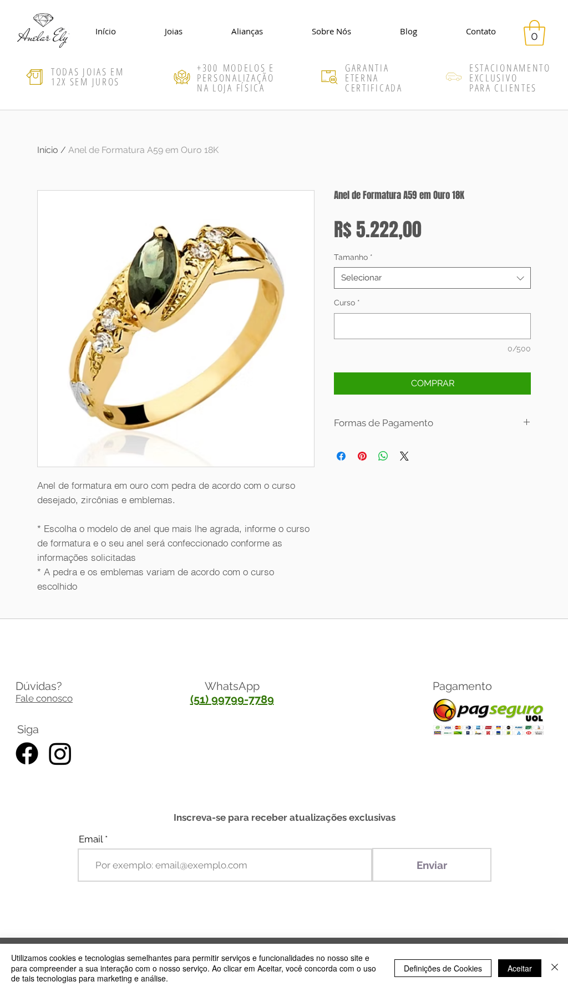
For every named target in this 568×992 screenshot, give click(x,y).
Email (91, 839)
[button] (534, 32)
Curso (347, 302)
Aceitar (520, 968)
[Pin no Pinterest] (362, 456)
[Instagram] (60, 753)
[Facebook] (27, 753)
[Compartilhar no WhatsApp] (383, 456)
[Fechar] (554, 968)
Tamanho (353, 257)
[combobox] (432, 278)
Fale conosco (44, 698)
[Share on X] (404, 456)
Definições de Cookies (443, 968)
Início (47, 150)
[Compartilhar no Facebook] (341, 456)
